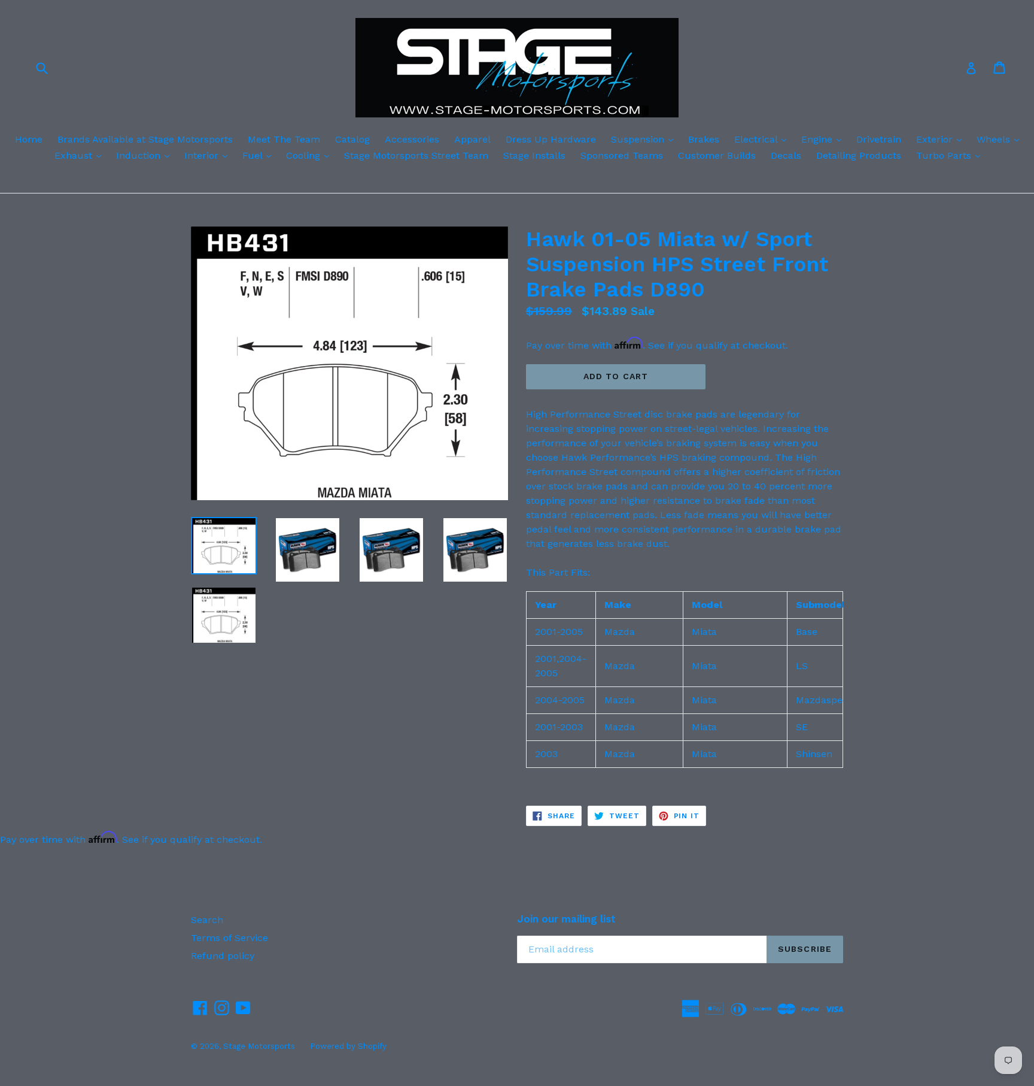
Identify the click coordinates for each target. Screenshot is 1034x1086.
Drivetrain (878, 139)
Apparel (472, 139)
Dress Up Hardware (551, 139)
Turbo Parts (951, 155)
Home (28, 139)
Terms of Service (229, 937)
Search (207, 919)
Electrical (763, 139)
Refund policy (222, 955)
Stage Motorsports (259, 1046)
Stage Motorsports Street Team (416, 155)
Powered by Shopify (348, 1046)
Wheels (1001, 139)
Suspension (645, 139)
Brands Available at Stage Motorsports (145, 139)
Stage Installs (534, 155)
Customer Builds (717, 155)
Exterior (942, 139)
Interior (208, 155)
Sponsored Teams (621, 155)
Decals (786, 155)
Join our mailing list (566, 919)
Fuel (259, 155)
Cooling (310, 155)
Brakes (703, 139)
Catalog (352, 139)
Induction (145, 155)
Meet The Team (284, 139)
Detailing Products (858, 155)
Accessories (412, 139)
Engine (824, 139)
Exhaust (80, 155)
